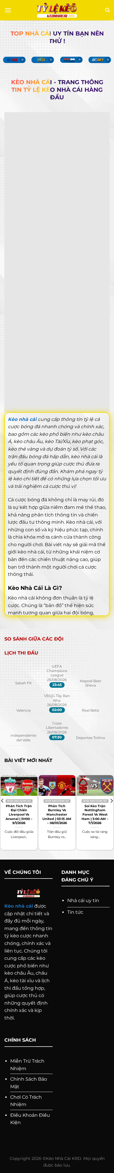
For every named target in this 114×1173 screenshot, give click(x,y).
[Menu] (7, 10)
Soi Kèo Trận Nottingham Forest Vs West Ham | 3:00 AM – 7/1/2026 (95, 814)
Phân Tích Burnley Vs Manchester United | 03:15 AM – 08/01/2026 (56, 814)
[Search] (107, 10)
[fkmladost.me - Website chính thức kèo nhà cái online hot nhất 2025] (57, 10)
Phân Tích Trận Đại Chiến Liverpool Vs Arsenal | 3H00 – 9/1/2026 (19, 814)
